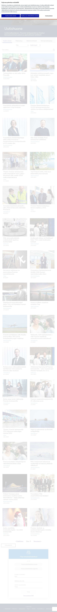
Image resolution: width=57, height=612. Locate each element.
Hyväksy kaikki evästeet (10, 15)
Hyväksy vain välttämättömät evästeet (29, 15)
